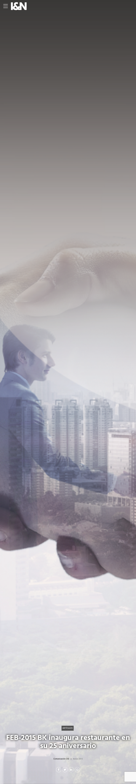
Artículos (68, 728)
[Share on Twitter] (65, 769)
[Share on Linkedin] (71, 769)
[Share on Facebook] (58, 769)
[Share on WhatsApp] (77, 769)
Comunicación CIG (61, 759)
